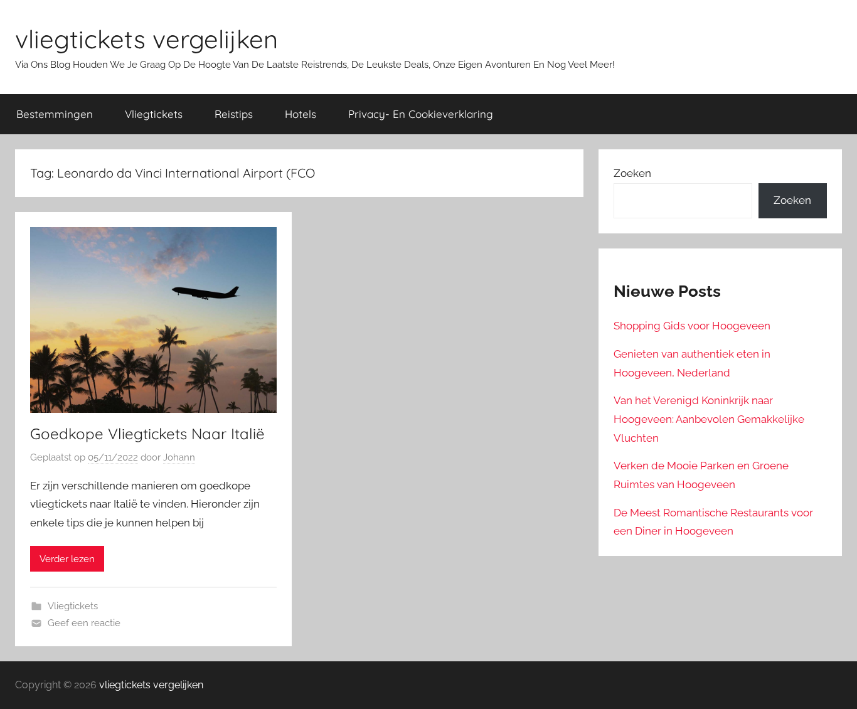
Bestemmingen (54, 113)
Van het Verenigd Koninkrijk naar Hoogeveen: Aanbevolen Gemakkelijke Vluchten (709, 419)
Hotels (300, 113)
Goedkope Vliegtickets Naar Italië (147, 433)
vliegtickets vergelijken (146, 39)
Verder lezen (67, 559)
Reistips (234, 113)
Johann (179, 457)
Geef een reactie (84, 623)
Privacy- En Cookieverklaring (420, 113)
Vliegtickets (154, 113)
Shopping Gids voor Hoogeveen (692, 325)
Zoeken (632, 173)
